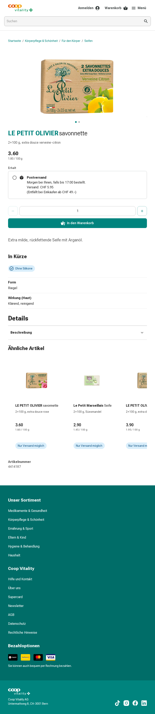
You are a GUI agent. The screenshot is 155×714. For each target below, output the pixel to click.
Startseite (14, 40)
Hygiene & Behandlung (24, 546)
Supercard (15, 597)
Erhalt (12, 168)
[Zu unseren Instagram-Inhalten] (126, 703)
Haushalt (14, 555)
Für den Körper (71, 40)
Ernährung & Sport (20, 528)
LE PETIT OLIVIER (33, 133)
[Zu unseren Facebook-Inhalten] (135, 703)
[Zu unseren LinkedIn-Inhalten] (144, 703)
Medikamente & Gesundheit (27, 511)
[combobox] (71, 21)
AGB (11, 615)
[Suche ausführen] (146, 21)
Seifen (88, 40)
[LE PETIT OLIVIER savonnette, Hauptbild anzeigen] (76, 122)
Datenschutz (17, 624)
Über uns (14, 588)
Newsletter (16, 606)
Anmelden (85, 8)
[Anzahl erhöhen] (142, 211)
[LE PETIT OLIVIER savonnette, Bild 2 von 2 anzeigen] (79, 122)
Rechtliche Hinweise (22, 632)
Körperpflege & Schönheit (41, 40)
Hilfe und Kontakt (20, 579)
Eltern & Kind (17, 537)
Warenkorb (113, 8)
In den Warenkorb (80, 223)
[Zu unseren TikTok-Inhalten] (117, 703)
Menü (142, 8)
